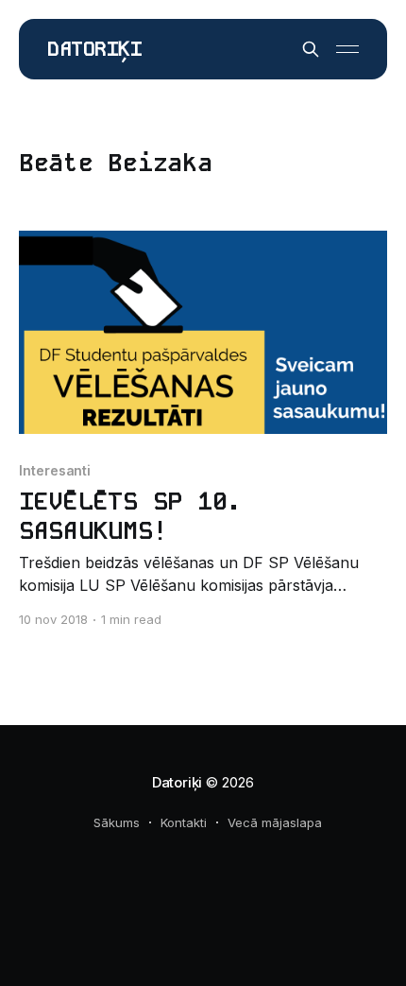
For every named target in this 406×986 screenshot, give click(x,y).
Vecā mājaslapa (275, 822)
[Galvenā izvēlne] (347, 49)
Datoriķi (94, 50)
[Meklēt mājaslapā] (311, 49)
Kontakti (184, 822)
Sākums (116, 822)
